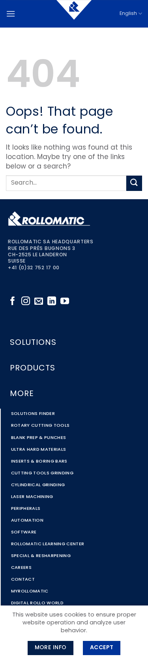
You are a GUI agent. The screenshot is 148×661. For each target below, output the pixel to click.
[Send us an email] (38, 302)
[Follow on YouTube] (64, 302)
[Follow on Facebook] (12, 302)
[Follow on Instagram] (25, 302)
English (128, 13)
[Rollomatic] (74, 14)
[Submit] (134, 183)
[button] (10, 13)
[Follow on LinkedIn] (51, 302)
